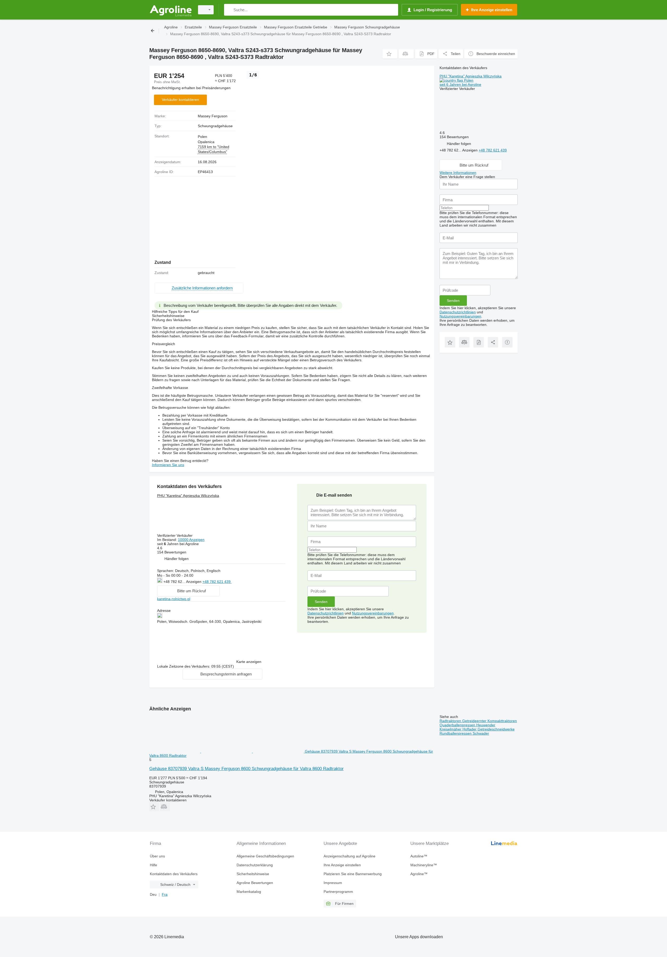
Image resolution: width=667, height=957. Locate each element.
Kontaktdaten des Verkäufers (173, 874)
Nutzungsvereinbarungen (373, 613)
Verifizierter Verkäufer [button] (175, 535)
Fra (165, 894)
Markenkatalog (249, 891)
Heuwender (485, 725)
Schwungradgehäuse (215, 126)
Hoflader (470, 729)
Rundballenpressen (456, 733)
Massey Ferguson (212, 116)
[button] (389, 53)
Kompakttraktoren (502, 721)
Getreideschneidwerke (496, 729)
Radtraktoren (451, 721)
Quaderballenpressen (458, 725)
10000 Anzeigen (191, 540)
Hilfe (153, 865)
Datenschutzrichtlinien (325, 613)
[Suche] (229, 10)
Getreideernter (474, 721)
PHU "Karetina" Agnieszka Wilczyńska (188, 495)
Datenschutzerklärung (255, 865)
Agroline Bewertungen (255, 883)
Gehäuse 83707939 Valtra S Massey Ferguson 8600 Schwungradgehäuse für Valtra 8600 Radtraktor (246, 768)
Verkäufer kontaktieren (180, 99)
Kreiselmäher (451, 729)
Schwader (481, 733)
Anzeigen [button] (194, 582)
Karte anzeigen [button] (248, 662)
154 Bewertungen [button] (171, 552)
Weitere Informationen (458, 172)
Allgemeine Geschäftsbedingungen (265, 856)
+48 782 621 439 (217, 582)
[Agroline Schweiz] (171, 9)
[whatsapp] (242, 581)
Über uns (157, 856)
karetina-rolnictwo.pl (173, 599)
